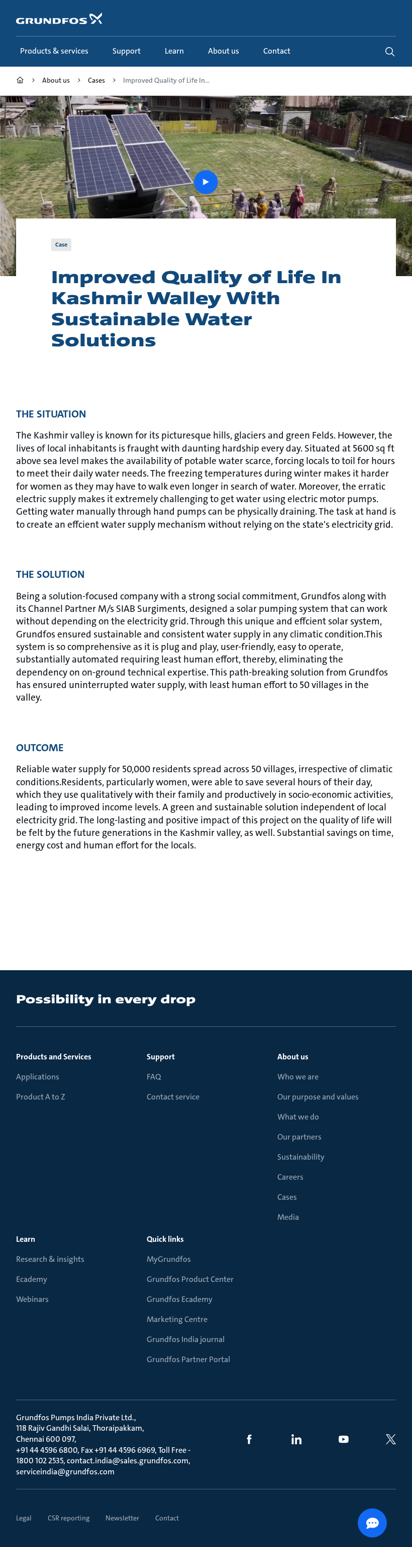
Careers (290, 1177)
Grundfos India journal (186, 1339)
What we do (298, 1117)
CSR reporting (68, 1517)
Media (288, 1217)
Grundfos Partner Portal (188, 1359)
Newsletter (122, 1517)
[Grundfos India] (20, 81)
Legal (24, 1517)
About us (292, 1056)
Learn (25, 1239)
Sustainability (301, 1157)
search (390, 52)
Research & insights (50, 1259)
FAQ (154, 1076)
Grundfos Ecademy (180, 1299)
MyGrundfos (169, 1259)
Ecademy (31, 1279)
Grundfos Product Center (190, 1279)
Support (161, 1056)
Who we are (298, 1076)
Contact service (173, 1096)
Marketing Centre (177, 1319)
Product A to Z (40, 1096)
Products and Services (53, 1056)
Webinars (32, 1299)
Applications (37, 1076)
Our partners (299, 1137)
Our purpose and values (318, 1096)
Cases (287, 1197)
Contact (167, 1517)
